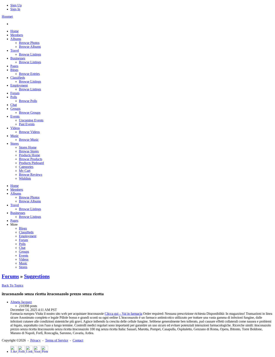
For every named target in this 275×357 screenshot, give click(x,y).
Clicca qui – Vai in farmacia (123, 313)
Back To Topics (12, 285)
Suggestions (37, 276)
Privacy (35, 340)
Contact (78, 340)
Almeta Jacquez (21, 302)
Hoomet (7, 16)
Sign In (15, 9)
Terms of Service (56, 340)
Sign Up (16, 5)
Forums (10, 276)
